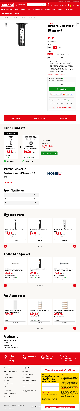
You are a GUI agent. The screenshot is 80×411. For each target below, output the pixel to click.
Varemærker (7, 390)
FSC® (24, 387)
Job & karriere (54, 5)
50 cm (69, 54)
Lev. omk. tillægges (52, 41)
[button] (38, 246)
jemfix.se (14, 405)
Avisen (52, 4)
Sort (55, 47)
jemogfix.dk (7, 405)
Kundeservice (75, 1)
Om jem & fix (26, 377)
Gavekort (60, 1)
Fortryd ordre (7, 396)
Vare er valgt (10, 161)
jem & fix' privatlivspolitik (69, 388)
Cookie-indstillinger (9, 408)
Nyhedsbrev (67, 1)
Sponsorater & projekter (29, 380)
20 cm (57, 54)
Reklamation (7, 387)
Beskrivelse (16, 118)
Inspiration (59, 4)
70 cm (50, 58)
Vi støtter (63, 5)
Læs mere (50, 74)
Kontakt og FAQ (8, 377)
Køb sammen (63, 118)
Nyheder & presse (27, 374)
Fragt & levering (8, 384)
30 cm (63, 54)
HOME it (50, 23)
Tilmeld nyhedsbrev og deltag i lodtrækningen (60, 407)
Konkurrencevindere (28, 384)
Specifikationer (39, 118)
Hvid (49, 47)
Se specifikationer (59, 74)
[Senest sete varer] (78, 24)
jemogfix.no (21, 405)
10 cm (50, 54)
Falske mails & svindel (10, 393)
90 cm (63, 58)
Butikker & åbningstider (10, 371)
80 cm (57, 58)
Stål (60, 47)
